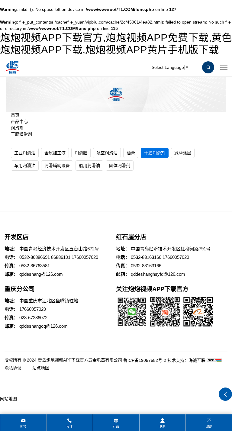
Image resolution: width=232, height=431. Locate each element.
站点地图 (40, 367)
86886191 (60, 257)
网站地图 (8, 398)
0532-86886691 (34, 257)
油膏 (131, 152)
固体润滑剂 (119, 165)
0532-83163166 (146, 257)
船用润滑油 (89, 165)
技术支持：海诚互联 (186, 360)
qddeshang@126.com (41, 274)
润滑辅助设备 (57, 165)
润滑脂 (81, 152)
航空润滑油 (107, 152)
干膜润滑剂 (21, 134)
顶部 (209, 426)
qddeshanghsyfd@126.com (158, 274)
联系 (163, 426)
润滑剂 (17, 127)
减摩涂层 (182, 152)
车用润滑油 (24, 165)
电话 (69, 426)
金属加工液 (55, 152)
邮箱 (23, 426)
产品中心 (19, 121)
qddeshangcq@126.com (43, 326)
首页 (15, 115)
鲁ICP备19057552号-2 (144, 360)
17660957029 (85, 257)
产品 (116, 426)
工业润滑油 (24, 152)
